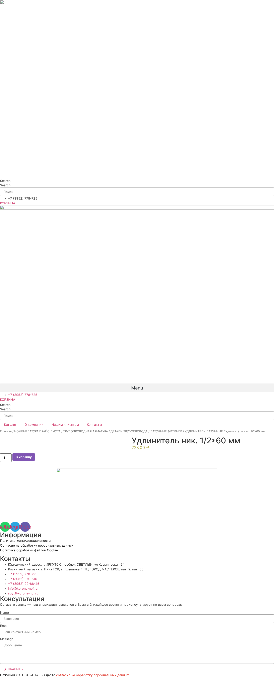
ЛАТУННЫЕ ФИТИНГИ (166, 431)
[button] (137, 387)
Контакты (94, 425)
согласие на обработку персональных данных (92, 675)
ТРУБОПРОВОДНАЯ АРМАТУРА (85, 431)
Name (4, 612)
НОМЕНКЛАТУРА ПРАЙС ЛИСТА (37, 431)
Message (6, 639)
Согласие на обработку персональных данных (36, 545)
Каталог (10, 425)
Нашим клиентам (65, 425)
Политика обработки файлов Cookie (29, 550)
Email (4, 625)
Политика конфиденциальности (25, 541)
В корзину (24, 457)
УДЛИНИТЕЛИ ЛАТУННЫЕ (204, 431)
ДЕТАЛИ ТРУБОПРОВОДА (129, 431)
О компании (34, 425)
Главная (6, 431)
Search (5, 180)
